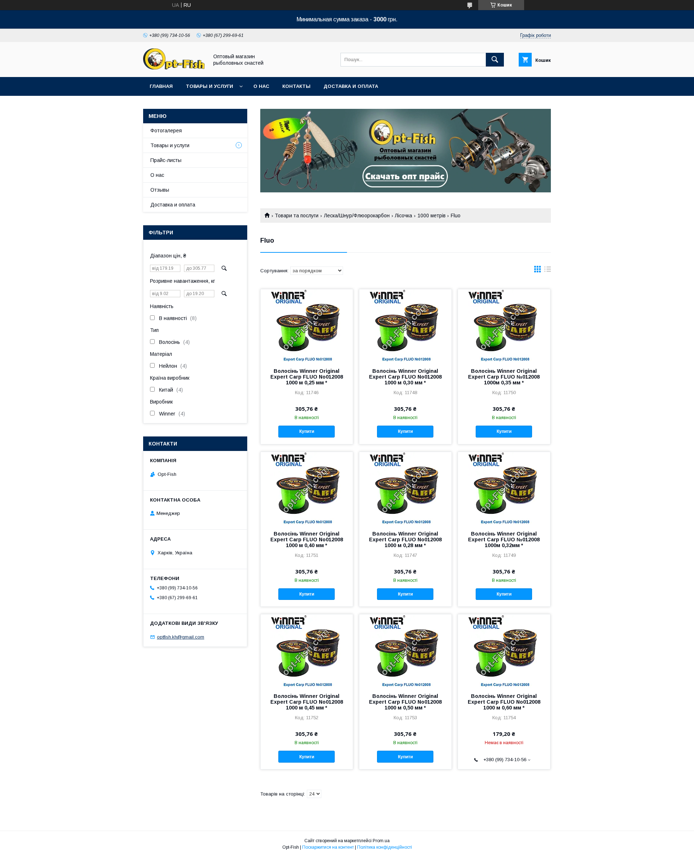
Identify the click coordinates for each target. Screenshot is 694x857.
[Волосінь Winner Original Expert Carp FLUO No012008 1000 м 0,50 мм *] (405, 650)
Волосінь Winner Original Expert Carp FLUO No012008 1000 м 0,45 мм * (306, 702)
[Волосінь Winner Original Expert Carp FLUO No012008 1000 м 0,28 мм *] (405, 488)
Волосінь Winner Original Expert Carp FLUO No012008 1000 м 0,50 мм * (405, 702)
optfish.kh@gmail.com (180, 637)
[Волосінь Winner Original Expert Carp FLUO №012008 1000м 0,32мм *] (504, 488)
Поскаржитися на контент (328, 847)
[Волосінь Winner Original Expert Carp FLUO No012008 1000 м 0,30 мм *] (405, 325)
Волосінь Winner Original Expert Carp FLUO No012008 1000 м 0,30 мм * (405, 376)
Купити (306, 431)
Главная (161, 86)
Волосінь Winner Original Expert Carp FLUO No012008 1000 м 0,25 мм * (306, 376)
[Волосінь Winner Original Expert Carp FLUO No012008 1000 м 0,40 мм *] (307, 488)
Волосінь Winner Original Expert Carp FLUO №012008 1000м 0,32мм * (504, 539)
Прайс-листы (165, 160)
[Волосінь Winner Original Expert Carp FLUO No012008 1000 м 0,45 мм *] (307, 650)
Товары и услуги (209, 86)
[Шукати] (495, 60)
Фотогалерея (166, 130)
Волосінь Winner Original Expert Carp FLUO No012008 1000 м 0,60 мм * (504, 702)
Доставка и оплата (351, 86)
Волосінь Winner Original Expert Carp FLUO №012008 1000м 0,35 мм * (504, 376)
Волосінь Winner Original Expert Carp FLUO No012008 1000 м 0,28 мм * (405, 539)
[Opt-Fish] (174, 68)
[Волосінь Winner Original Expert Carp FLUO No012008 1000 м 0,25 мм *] (307, 325)
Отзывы (159, 190)
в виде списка (547, 271)
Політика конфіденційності (384, 847)
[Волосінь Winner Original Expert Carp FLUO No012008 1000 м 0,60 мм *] (504, 650)
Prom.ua (381, 840)
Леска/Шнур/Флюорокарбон (357, 215)
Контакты (296, 86)
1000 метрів (431, 215)
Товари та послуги (296, 215)
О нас (261, 86)
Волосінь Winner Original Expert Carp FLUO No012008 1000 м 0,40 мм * (306, 539)
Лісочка (403, 215)
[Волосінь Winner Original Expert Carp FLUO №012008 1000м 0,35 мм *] (504, 325)
